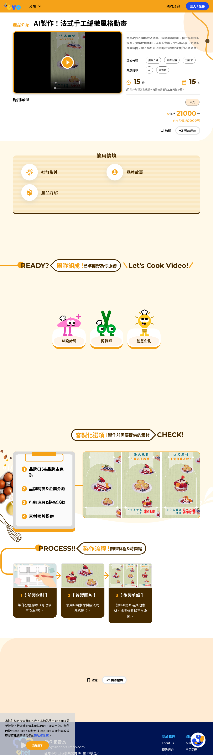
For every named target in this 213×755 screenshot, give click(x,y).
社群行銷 (172, 60)
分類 (32, 6)
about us (168, 743)
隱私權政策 (41, 735)
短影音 (189, 60)
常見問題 (191, 749)
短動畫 (162, 70)
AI (149, 70)
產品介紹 (153, 60)
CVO (12, 6)
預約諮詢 (173, 6)
